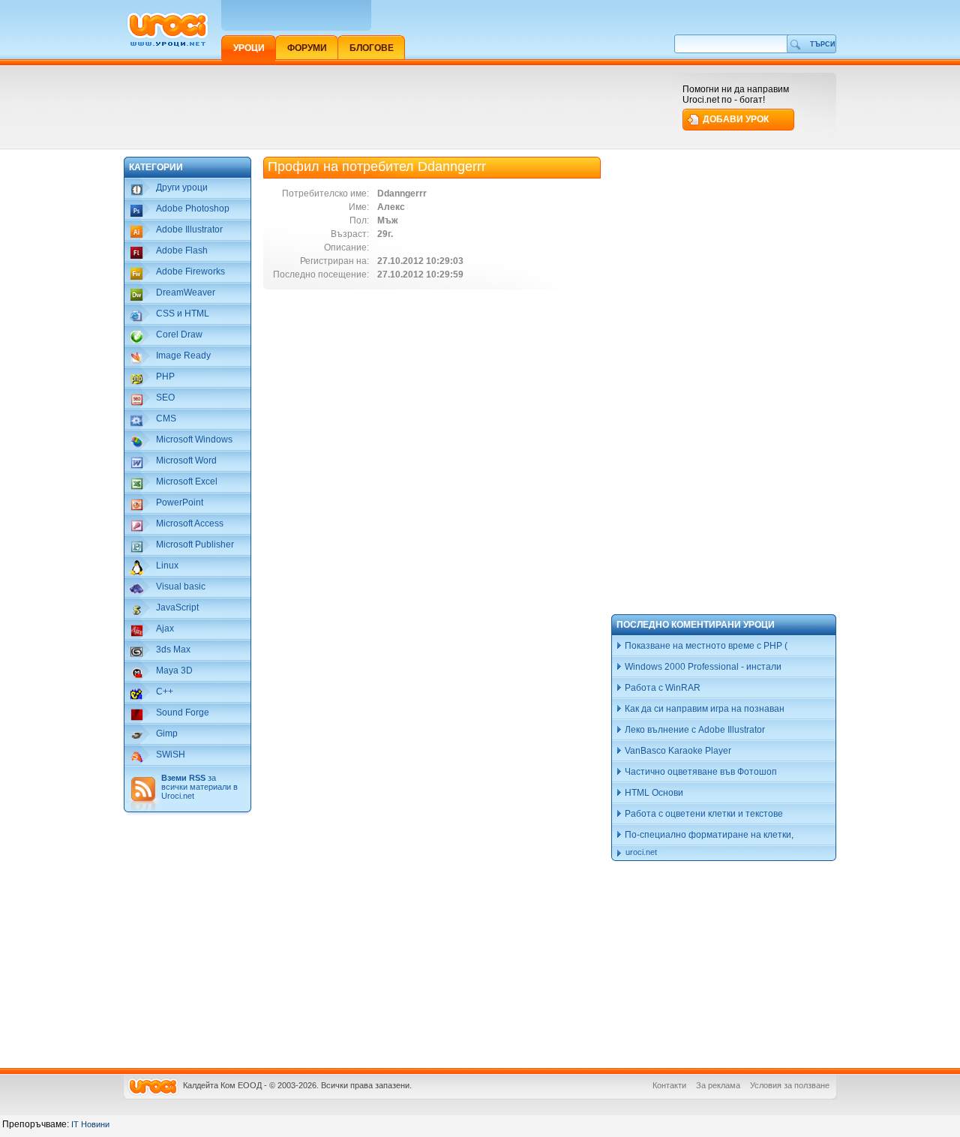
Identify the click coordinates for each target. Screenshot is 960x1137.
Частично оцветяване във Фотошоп (699, 771)
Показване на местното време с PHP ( (705, 645)
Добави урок (736, 119)
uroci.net (641, 852)
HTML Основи (652, 793)
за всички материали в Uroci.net (199, 786)
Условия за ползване (790, 1085)
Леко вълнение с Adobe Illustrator (693, 729)
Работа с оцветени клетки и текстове (702, 813)
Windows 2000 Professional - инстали (702, 667)
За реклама (718, 1085)
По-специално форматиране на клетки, (708, 835)
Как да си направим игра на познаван (703, 709)
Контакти (669, 1085)
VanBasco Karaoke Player (676, 751)
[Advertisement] (397, 106)
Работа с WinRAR (661, 687)
